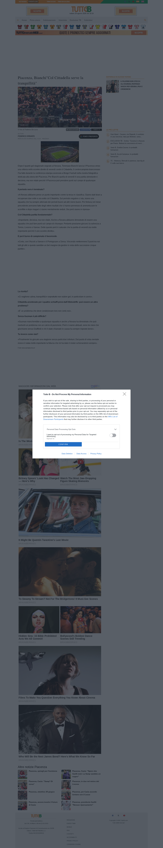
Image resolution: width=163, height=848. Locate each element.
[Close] (125, 394)
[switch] (113, 435)
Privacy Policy (95, 454)
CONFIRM (63, 444)
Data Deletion (67, 454)
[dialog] (81, 424)
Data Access (81, 454)
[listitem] (81, 429)
